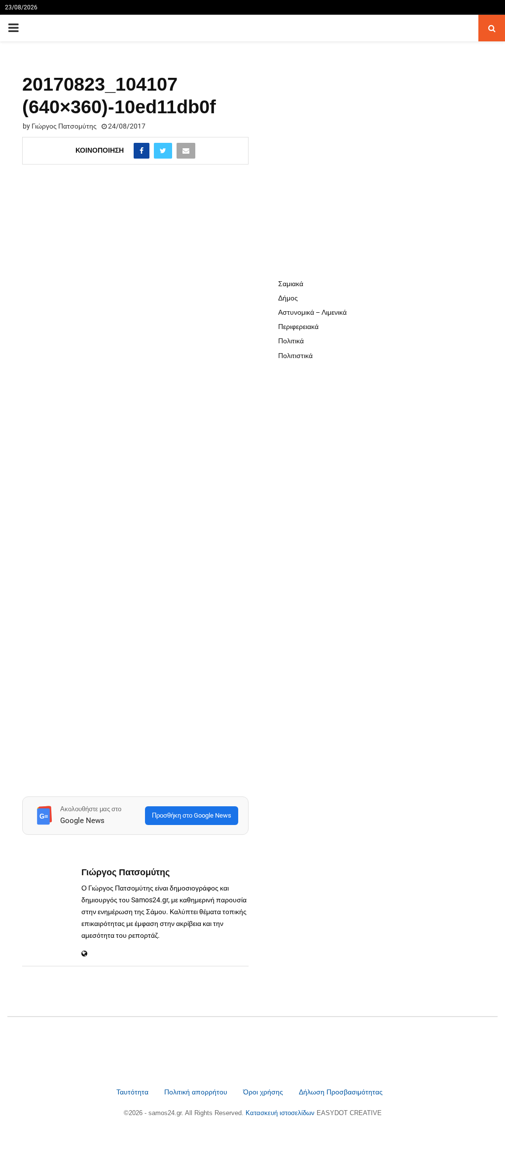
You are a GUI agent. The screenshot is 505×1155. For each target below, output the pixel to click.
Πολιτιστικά (295, 356)
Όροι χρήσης (264, 1092)
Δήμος (288, 298)
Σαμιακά (290, 284)
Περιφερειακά (298, 326)
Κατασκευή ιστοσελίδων (281, 1113)
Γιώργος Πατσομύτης (64, 126)
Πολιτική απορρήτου (195, 1092)
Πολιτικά (291, 341)
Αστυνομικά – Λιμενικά (312, 312)
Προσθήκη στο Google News (191, 815)
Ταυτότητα (133, 1092)
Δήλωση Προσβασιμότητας (341, 1092)
